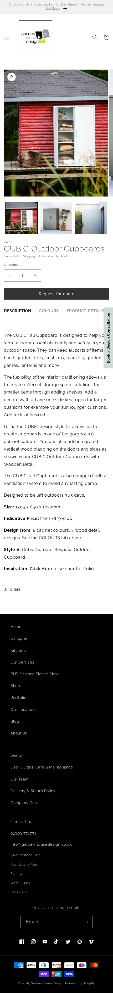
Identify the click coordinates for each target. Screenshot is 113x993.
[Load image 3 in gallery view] (91, 218)
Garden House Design (47, 983)
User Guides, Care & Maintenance (42, 767)
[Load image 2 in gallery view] (56, 218)
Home (16, 627)
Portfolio (18, 697)
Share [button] (15, 589)
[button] (6, 37)
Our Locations (24, 710)
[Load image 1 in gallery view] (21, 218)
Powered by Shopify (79, 983)
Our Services (22, 662)
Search (17, 755)
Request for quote (56, 294)
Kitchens (19, 650)
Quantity (11, 265)
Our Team (20, 779)
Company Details (27, 803)
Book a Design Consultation (108, 338)
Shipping (29, 256)
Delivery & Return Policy (33, 791)
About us (19, 733)
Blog (15, 721)
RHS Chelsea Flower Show (35, 674)
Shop (15, 686)
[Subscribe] (86, 922)
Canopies (19, 638)
